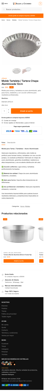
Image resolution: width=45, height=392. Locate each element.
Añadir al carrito (26, 111)
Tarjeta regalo (6, 316)
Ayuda (4, 327)
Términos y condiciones (10, 333)
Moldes (14, 20)
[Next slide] (38, 43)
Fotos (3, 142)
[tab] (3, 142)
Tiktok (4, 346)
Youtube (4, 354)
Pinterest (5, 352)
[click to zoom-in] (22, 43)
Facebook (5, 343)
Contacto (5, 330)
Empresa (5, 306)
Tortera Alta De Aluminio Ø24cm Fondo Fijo (18, 255)
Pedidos (4, 308)
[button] (40, 3)
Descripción (11, 142)
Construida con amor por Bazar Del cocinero (17, 381)
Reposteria (17, 252)
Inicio (3, 20)
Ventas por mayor (8, 335)
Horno (8, 20)
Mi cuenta (5, 325)
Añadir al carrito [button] (19, 261)
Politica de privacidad (9, 314)
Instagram (5, 349)
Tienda (4, 311)
